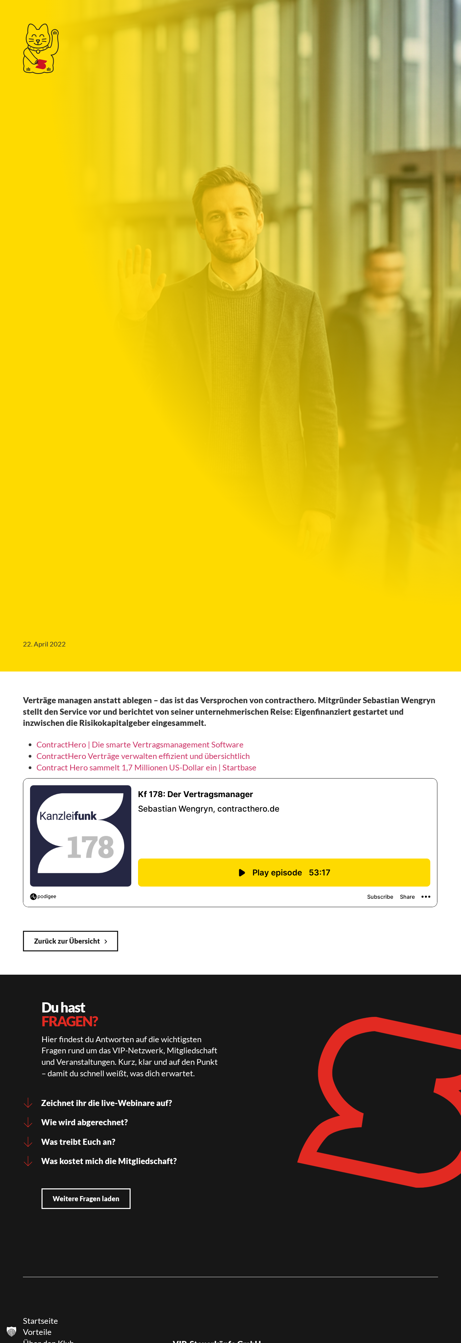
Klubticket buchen (178, 15)
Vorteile (37, 1332)
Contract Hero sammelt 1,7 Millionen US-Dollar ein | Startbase (146, 767)
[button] (11, 1331)
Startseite (40, 1320)
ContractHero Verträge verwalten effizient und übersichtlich (143, 756)
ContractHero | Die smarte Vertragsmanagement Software (140, 744)
